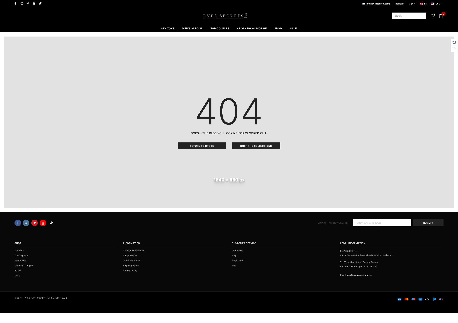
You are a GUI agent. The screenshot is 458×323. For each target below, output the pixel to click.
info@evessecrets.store (378, 3)
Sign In (411, 3)
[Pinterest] (29, 3)
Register (399, 3)
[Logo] (225, 16)
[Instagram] (23, 3)
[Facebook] (16, 3)
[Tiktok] (41, 3)
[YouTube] (35, 3)
